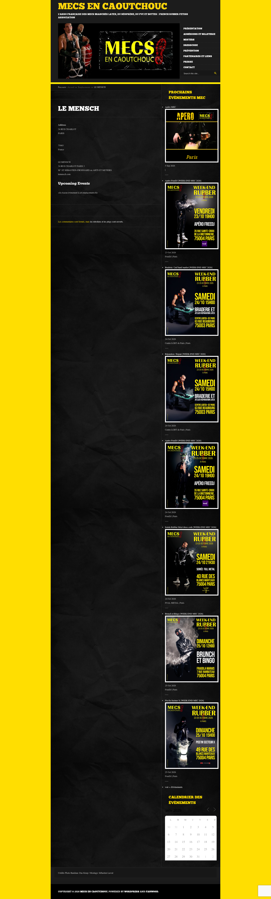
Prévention (191, 50)
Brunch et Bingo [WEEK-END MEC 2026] (184, 613)
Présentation (192, 28)
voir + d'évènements (174, 786)
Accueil (71, 87)
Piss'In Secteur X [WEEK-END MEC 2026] (184, 700)
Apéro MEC (170, 106)
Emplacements (84, 87)
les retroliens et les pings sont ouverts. (106, 221)
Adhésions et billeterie (199, 34)
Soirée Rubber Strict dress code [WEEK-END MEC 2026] (190, 527)
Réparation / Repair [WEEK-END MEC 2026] (185, 353)
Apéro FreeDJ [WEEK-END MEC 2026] (183, 180)
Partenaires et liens (197, 56)
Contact (189, 67)
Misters (188, 39)
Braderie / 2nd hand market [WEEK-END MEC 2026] (188, 267)
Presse (188, 62)
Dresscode (190, 45)
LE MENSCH (78, 108)
